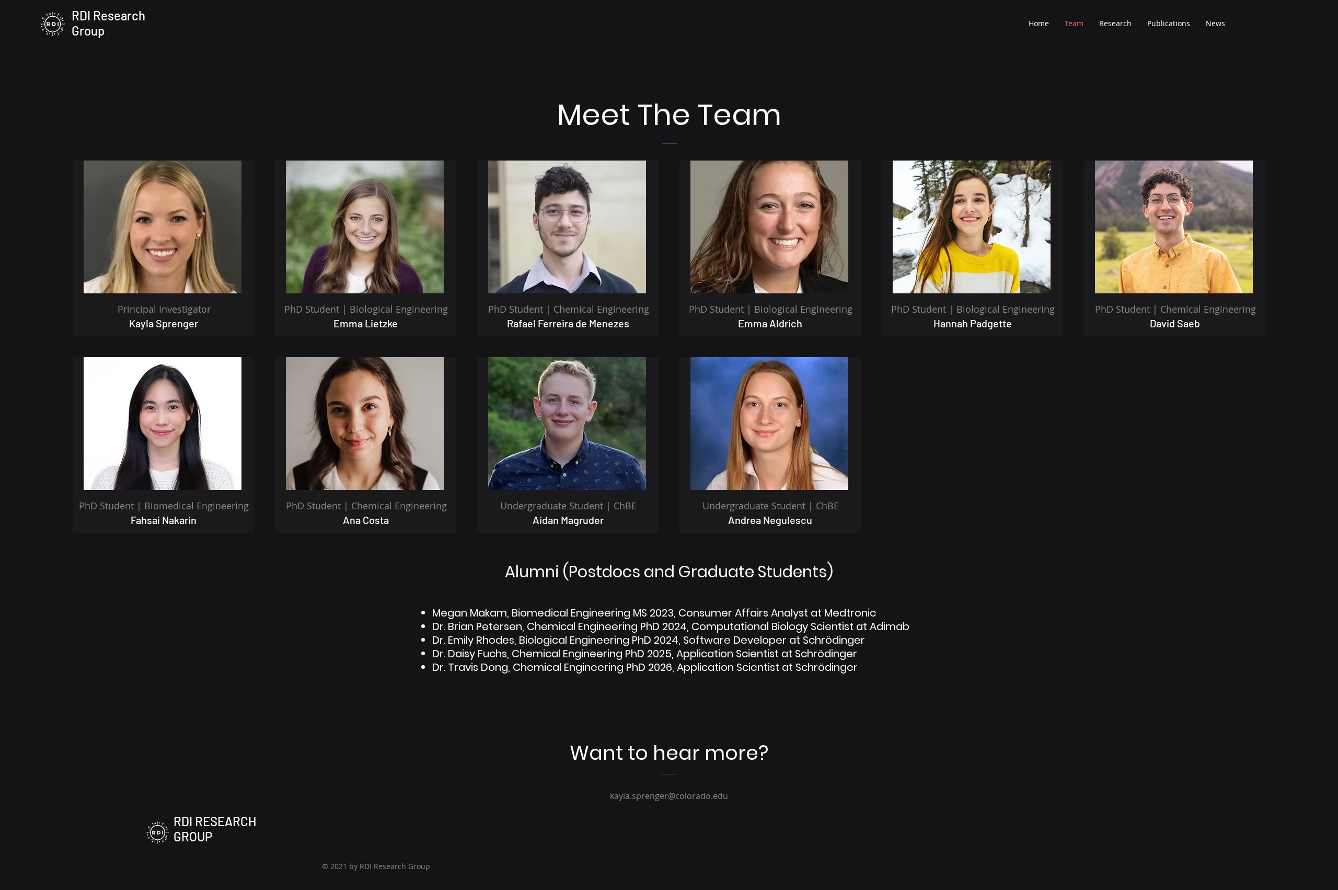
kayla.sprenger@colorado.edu (669, 796)
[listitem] (163, 248)
